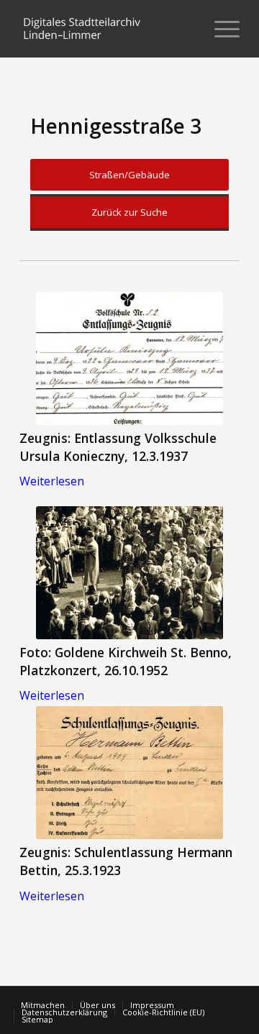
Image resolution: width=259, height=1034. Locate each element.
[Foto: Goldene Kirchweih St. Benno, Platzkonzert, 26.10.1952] (129, 572)
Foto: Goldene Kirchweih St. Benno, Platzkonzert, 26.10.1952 (125, 661)
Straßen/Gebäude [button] (129, 174)
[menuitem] (186, 29)
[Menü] (220, 29)
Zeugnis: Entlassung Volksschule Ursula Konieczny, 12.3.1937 (118, 447)
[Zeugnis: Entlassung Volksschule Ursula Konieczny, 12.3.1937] (129, 358)
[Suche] (186, 29)
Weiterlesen (51, 481)
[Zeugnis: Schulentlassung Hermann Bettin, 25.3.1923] (129, 772)
